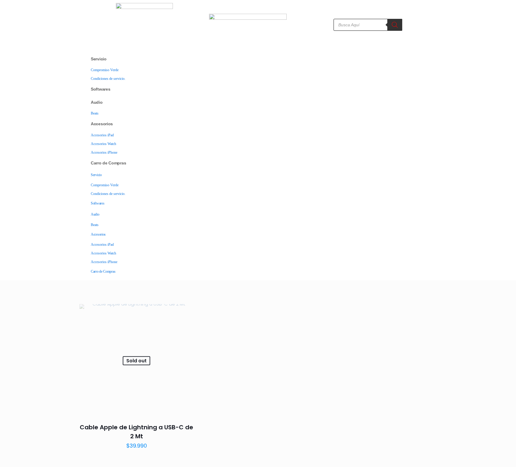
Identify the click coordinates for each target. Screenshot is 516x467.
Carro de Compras (108, 163)
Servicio (99, 59)
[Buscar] (394, 25)
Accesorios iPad (102, 135)
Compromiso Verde (105, 70)
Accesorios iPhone (104, 152)
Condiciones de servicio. (108, 79)
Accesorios (102, 123)
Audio (97, 102)
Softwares (100, 89)
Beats (95, 113)
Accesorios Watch (103, 144)
